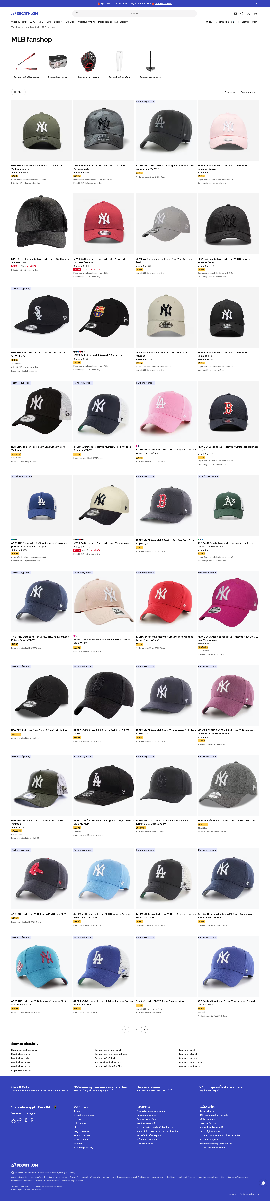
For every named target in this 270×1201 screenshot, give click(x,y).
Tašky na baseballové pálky (108, 1062)
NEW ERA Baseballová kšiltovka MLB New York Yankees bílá (224, 354)
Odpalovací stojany (21, 1070)
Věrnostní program (247, 22)
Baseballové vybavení (88, 77)
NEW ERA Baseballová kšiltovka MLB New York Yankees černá (224, 261)
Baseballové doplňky (150, 77)
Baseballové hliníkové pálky (109, 1050)
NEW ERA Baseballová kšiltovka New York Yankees (101, 543)
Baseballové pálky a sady (26, 77)
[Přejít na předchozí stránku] (125, 1029)
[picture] (41, 130)
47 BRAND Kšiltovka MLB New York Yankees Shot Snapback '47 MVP (39, 1003)
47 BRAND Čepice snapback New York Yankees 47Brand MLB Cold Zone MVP (162, 822)
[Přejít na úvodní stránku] (24, 13)
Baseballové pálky (187, 1050)
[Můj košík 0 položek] (255, 13)
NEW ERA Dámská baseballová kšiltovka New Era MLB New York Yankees (228, 638)
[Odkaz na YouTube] (19, 1120)
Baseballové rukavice (189, 1066)
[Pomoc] (241, 13)
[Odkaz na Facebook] (13, 1120)
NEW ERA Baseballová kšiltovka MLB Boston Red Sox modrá (228, 448)
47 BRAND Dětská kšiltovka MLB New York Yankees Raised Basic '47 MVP (40, 638)
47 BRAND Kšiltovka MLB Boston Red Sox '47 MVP (39, 914)
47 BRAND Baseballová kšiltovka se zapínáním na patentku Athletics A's (226, 545)
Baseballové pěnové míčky (108, 1066)
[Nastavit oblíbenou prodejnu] (235, 13)
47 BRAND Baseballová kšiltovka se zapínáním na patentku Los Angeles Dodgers (39, 545)
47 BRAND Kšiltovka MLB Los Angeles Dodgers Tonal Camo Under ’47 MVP (165, 167)
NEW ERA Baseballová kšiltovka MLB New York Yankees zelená (37, 167)
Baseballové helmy (20, 1066)
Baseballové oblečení (119, 77)
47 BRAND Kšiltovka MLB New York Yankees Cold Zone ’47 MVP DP (166, 732)
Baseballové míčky (57, 77)
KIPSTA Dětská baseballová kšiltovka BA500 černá (40, 259)
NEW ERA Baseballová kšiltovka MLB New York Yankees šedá (99, 167)
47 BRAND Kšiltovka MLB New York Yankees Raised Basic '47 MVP (102, 641)
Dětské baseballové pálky (24, 1050)
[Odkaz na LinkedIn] (32, 1120)
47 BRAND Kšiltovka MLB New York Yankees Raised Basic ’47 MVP (226, 1003)
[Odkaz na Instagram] (26, 1120)
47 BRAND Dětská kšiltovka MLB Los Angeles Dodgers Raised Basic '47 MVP (166, 451)
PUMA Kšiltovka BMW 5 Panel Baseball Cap (160, 1001)
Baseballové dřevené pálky (191, 1062)
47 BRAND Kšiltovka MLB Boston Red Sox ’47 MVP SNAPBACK (101, 732)
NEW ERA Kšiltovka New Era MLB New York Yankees (40, 730)
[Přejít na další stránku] (144, 1029)
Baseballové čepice (188, 1058)
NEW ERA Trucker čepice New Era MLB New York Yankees (38, 448)
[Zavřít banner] (256, 3)
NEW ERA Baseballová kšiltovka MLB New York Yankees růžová (224, 167)
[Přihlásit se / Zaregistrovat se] (248, 13)
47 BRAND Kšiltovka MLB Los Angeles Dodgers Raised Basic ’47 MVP (103, 822)
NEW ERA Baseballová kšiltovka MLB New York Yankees (162, 354)
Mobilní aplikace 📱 (225, 22)
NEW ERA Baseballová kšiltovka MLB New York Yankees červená (99, 261)
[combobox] (250, 92)
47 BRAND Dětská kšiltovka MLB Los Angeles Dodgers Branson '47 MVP (166, 916)
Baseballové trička (20, 1054)
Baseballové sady (20, 1058)
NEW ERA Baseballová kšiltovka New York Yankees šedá (164, 261)
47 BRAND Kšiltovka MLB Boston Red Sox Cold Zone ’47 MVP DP (165, 542)
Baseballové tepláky (188, 1054)
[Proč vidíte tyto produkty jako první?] (221, 92)
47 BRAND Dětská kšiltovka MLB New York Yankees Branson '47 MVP (102, 448)
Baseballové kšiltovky (106, 1058)
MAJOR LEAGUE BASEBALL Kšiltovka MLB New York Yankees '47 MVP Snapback (227, 732)
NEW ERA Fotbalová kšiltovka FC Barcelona (97, 355)
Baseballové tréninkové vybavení (111, 1054)
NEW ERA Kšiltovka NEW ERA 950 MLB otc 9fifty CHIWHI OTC (38, 354)
